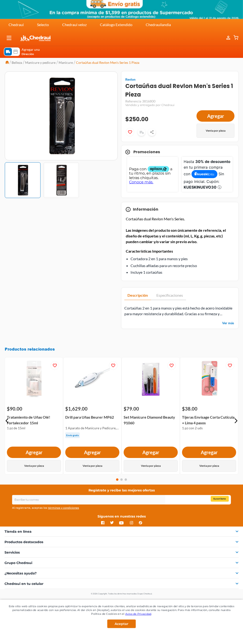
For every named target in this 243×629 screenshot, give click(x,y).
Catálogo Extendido (116, 24)
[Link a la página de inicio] (7, 63)
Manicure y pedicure (40, 62)
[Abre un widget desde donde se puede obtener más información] (223, 621)
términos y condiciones (63, 507)
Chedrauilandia (158, 24)
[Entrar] (226, 38)
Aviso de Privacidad (138, 613)
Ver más (228, 323)
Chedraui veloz (74, 24)
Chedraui (16, 24)
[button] (9, 38)
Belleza (17, 62)
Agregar (215, 116)
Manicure (66, 62)
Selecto (43, 24)
